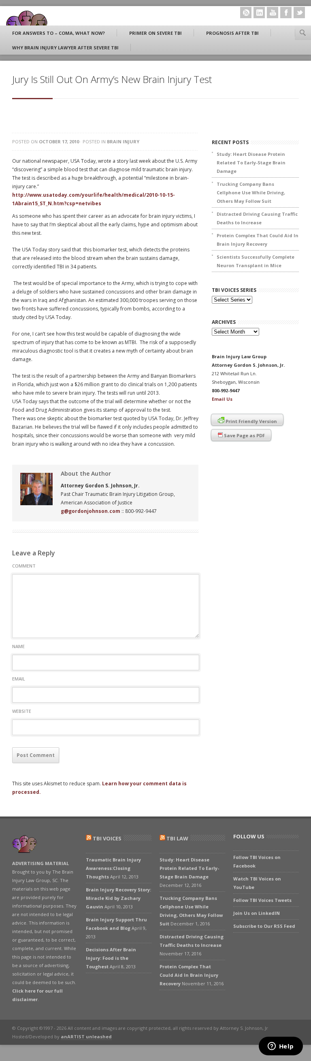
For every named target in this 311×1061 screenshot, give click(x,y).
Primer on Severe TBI (155, 33)
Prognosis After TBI (232, 33)
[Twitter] (299, 12)
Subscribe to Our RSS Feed (264, 926)
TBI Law (177, 838)
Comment (24, 566)
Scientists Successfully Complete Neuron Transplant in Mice (255, 261)
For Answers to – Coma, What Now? (58, 33)
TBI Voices (107, 838)
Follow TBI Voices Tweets (262, 900)
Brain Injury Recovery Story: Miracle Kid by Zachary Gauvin (118, 898)
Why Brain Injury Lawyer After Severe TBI (65, 48)
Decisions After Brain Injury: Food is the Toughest (111, 958)
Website (21, 711)
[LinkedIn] (259, 12)
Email (18, 679)
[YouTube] (272, 12)
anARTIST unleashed (86, 1036)
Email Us (222, 399)
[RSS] (245, 12)
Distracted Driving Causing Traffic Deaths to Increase (257, 218)
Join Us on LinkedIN (256, 913)
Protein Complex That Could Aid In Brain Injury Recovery (257, 239)
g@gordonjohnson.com (90, 511)
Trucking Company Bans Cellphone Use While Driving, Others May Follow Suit (251, 192)
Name (18, 646)
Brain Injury (123, 141)
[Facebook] (286, 12)
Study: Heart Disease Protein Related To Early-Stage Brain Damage (251, 162)
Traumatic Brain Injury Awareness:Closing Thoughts (113, 868)
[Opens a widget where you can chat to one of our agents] (280, 1047)
